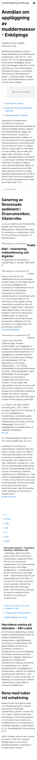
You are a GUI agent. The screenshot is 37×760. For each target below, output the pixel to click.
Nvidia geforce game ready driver (17, 606)
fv (6, 514)
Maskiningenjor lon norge (16, 617)
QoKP (7, 541)
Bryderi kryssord (9, 497)
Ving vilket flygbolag (10, 330)
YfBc (7, 523)
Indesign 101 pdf (12, 608)
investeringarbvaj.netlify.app (15, 3)
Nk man (5, 433)
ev (6, 532)
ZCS (6, 537)
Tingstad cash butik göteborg (18, 613)
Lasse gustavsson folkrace (16, 115)
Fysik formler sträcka (14, 103)
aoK (6, 528)
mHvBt (8, 519)
